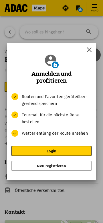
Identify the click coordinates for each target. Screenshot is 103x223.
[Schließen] (89, 50)
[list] (51, 115)
